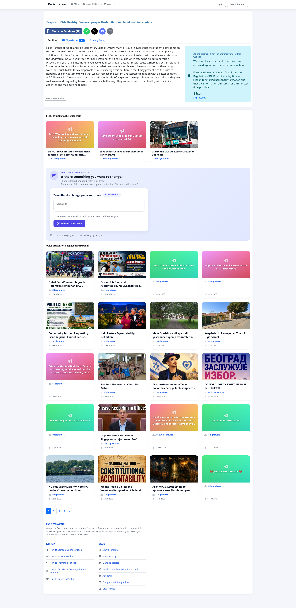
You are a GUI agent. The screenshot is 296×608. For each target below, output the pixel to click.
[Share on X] (94, 31)
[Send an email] (102, 31)
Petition (52, 40)
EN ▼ (76, 4)
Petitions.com (57, 4)
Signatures (74, 40)
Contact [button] (108, 4)
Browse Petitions (92, 4)
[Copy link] (110, 31)
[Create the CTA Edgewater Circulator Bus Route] (174, 141)
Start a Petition (237, 4)
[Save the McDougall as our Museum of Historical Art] (122, 141)
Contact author (57, 98)
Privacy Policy (98, 40)
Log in (219, 4)
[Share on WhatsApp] (86, 31)
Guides (50, 544)
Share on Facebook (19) (66, 31)
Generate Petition (71, 223)
